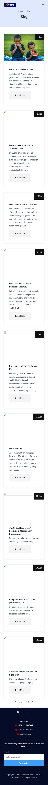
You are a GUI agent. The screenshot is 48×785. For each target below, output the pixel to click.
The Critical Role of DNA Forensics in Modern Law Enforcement (20, 531)
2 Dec (39, 114)
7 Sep (39, 334)
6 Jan (39, 37)
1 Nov (39, 196)
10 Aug (39, 568)
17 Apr (39, 496)
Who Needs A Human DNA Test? (23, 204)
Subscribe (24, 763)
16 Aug (39, 417)
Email (6, 752)
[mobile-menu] (42, 5)
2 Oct (39, 252)
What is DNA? (15, 448)
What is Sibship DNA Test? (21, 69)
